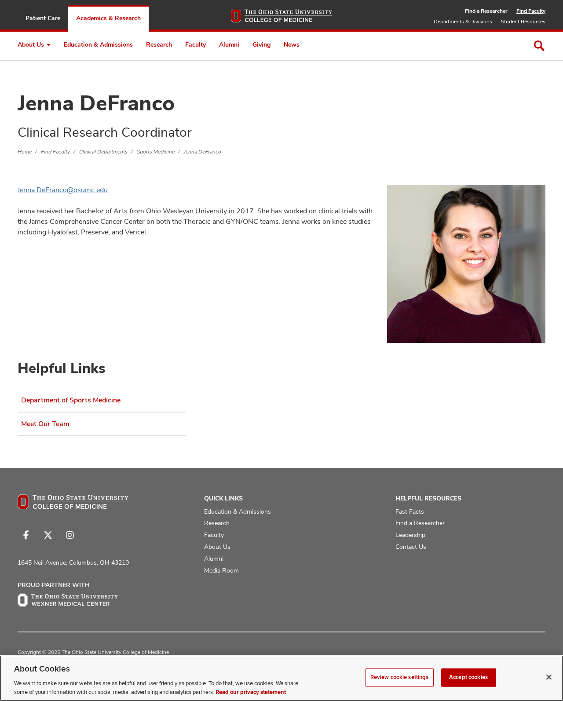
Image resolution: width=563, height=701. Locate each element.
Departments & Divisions (463, 21)
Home (25, 151)
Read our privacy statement (251, 691)
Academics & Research (108, 18)
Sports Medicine (156, 151)
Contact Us (410, 547)
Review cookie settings (399, 677)
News (292, 44)
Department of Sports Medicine (71, 400)
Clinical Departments (103, 151)
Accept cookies (468, 677)
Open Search (539, 45)
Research (159, 44)
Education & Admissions (98, 44)
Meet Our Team (45, 423)
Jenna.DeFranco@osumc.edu (63, 189)
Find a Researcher (486, 11)
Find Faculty (530, 11)
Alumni (229, 44)
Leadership (410, 535)
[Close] (549, 677)
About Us (31, 44)
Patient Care (43, 18)
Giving (261, 44)
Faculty (195, 44)
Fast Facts (409, 511)
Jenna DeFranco (202, 151)
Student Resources (523, 21)
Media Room (221, 570)
